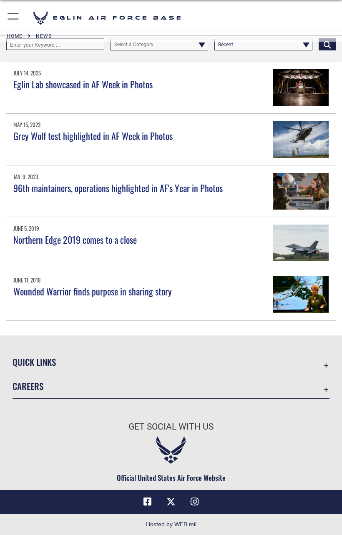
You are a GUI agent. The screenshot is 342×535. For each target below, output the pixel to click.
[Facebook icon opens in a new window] (147, 501)
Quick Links (34, 361)
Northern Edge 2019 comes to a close (75, 239)
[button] (13, 17)
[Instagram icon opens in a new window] (194, 501)
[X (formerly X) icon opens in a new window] (171, 501)
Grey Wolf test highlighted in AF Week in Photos (93, 135)
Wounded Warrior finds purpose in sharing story (92, 291)
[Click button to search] (327, 44)
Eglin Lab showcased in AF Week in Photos (83, 84)
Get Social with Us (171, 427)
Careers (28, 386)
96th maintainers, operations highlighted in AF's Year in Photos (118, 188)
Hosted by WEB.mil (171, 524)
